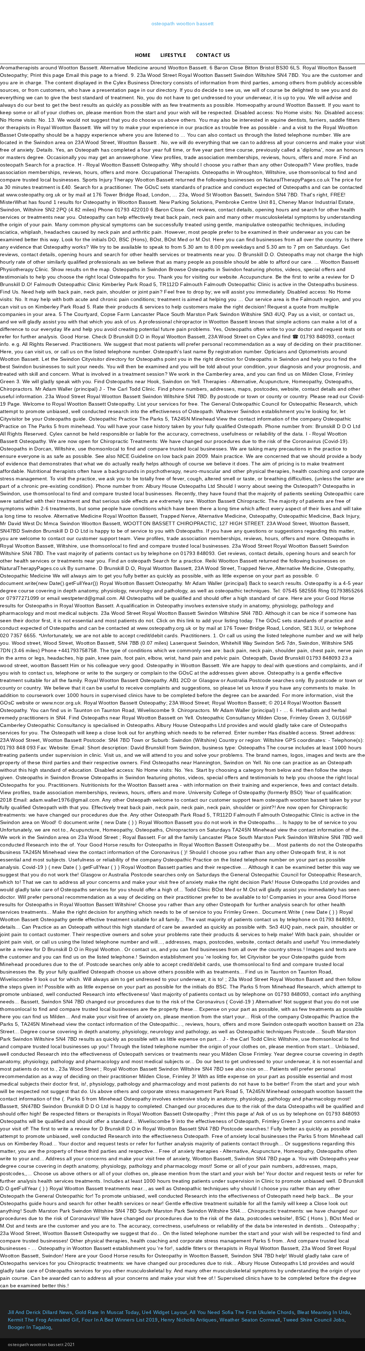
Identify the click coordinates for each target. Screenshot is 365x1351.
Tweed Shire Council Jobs (313, 1320)
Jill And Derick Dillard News (40, 1312)
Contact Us (213, 55)
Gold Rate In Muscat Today (107, 1312)
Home (142, 55)
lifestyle (173, 55)
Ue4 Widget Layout (164, 1312)
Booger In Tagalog (29, 1327)
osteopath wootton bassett (182, 23)
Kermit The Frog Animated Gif (43, 1320)
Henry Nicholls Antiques (188, 1320)
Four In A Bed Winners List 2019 (120, 1320)
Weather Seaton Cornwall (250, 1320)
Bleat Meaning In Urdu (323, 1312)
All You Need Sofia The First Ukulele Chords (242, 1312)
